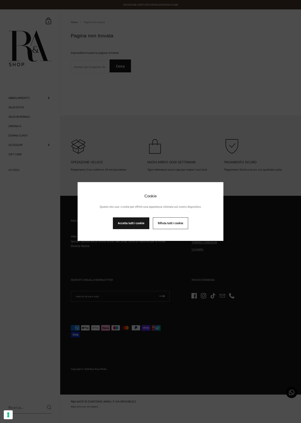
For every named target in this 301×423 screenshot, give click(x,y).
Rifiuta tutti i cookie (170, 223)
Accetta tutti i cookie (131, 223)
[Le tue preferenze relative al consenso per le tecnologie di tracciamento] (8, 414)
